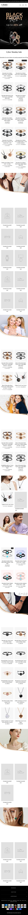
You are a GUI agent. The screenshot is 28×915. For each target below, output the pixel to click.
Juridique (14, 896)
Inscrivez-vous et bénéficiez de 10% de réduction (13, 901)
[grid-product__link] (7, 66)
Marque (13, 887)
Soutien (13, 892)
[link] (4, 5)
